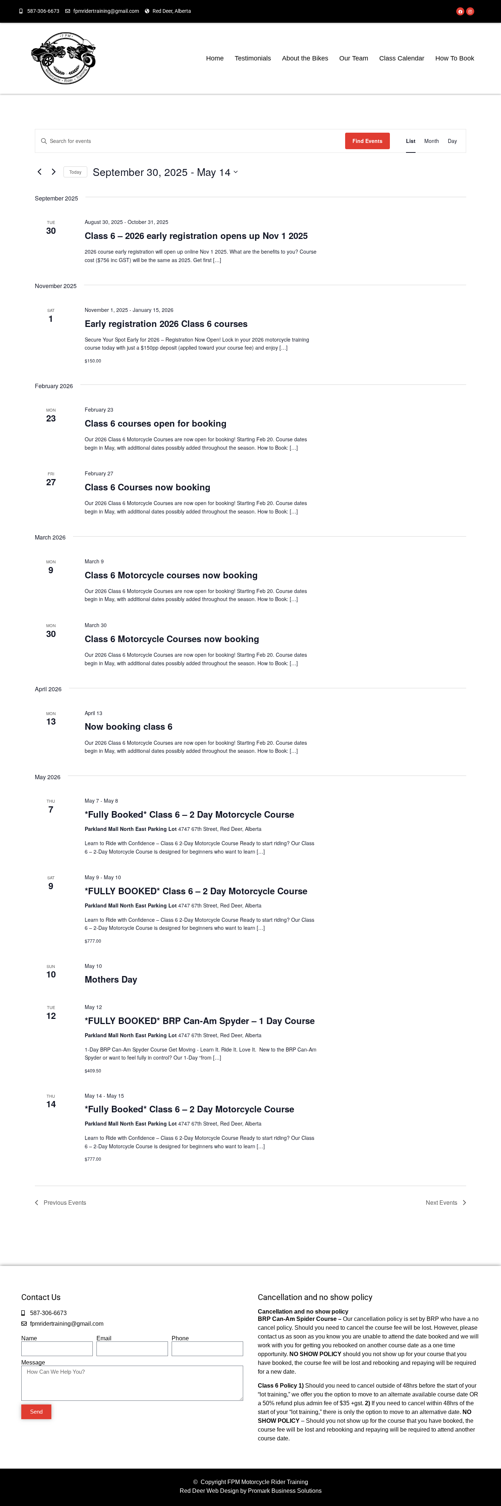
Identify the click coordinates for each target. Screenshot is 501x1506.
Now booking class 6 (128, 726)
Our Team (353, 58)
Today (75, 172)
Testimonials (253, 58)
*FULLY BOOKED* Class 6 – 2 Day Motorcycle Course (196, 890)
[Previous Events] (39, 171)
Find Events (367, 140)
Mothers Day (111, 979)
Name (29, 1338)
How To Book (454, 58)
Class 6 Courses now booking (148, 486)
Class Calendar (401, 58)
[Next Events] (53, 171)
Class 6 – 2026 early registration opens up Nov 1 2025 (196, 235)
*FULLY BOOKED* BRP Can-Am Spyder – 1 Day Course (200, 1020)
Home (215, 58)
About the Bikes (305, 58)
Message (33, 1363)
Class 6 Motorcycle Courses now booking (172, 638)
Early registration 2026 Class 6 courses (166, 323)
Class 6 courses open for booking (156, 423)
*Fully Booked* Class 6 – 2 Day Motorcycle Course (189, 814)
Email (103, 1338)
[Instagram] (470, 11)
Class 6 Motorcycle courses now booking (171, 574)
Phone (180, 1338)
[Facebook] (460, 11)
